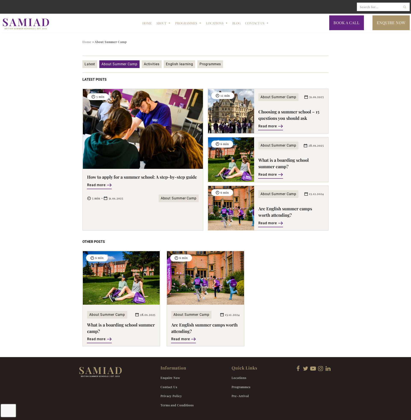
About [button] (161, 23)
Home (147, 23)
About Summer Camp (119, 64)
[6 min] (121, 303)
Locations (214, 23)
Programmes (186, 23)
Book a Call (347, 22)
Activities (151, 64)
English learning (179, 64)
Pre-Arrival (240, 396)
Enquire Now (170, 378)
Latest (90, 64)
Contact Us (254, 23)
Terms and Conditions (177, 405)
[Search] (405, 7)
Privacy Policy (171, 396)
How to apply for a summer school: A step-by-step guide (142, 177)
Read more (96, 185)
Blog (236, 23)
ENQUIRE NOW (391, 22)
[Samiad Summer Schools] (26, 24)
